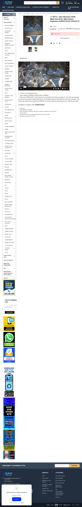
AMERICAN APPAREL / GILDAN (9, 44)
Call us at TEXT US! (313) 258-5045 (12, 483)
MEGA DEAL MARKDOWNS (7, 264)
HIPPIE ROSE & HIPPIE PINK (10, 132)
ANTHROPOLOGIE (9, 35)
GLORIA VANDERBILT (9, 126)
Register (70, 3)
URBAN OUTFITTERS (9, 242)
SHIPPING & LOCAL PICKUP (23, 7)
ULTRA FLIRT (8, 237)
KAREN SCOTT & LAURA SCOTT (8, 147)
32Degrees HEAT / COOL (9, 100)
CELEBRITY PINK (8, 81)
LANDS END (7, 153)
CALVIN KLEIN (8, 76)
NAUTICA (7, 172)
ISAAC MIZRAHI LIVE (9, 140)
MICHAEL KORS (8, 164)
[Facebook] (51, 43)
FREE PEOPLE (8, 112)
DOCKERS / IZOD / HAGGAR (9, 96)
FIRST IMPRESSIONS (9, 109)
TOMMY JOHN (8, 234)
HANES (6, 129)
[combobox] (41, 2)
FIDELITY (7, 107)
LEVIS (6, 156)
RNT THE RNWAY (9, 202)
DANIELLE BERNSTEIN (7, 85)
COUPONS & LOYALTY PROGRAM (41, 7)
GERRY (6, 123)
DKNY (6, 93)
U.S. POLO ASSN (8, 245)
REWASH (7, 209)
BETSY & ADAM (8, 60)
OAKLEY (7, 188)
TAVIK (6, 226)
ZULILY (6, 252)
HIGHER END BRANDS (8, 31)
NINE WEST (7, 179)
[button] (9, 324)
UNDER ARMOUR (9, 239)
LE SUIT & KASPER (9, 158)
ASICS (6, 50)
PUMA (6, 193)
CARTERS (7, 78)
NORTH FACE (8, 182)
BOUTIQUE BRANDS (9, 63)
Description (23, 58)
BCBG (6, 57)
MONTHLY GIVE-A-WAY (8, 10)
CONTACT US (55, 7)
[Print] (54, 43)
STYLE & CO (7, 211)
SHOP (3, 7)
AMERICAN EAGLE (9, 38)
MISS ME (7, 167)
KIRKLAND (7, 150)
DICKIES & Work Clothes (8, 89)
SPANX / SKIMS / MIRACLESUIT (9, 205)
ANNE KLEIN (7, 48)
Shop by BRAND (7, 22)
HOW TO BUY (11, 7)
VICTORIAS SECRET (7, 248)
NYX (6, 185)
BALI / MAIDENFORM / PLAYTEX (9, 54)
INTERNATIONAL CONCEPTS (8, 137)
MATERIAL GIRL (8, 170)
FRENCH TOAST (8, 121)
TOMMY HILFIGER (9, 231)
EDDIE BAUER (8, 104)
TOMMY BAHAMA (9, 228)
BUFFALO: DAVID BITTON (9, 72)
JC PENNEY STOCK (9, 143)
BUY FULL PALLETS (8, 260)
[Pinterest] (59, 43)
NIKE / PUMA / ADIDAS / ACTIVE (9, 176)
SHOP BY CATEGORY (6, 18)
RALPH (6, 199)
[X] (57, 43)
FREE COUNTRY (8, 118)
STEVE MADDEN (8, 214)
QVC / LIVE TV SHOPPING (8, 222)
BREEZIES (7, 68)
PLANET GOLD (8, 196)
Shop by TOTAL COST (7, 256)
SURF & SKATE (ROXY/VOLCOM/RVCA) (10, 218)
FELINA (6, 115)
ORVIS (6, 190)
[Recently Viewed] (63, 3)
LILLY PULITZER (8, 161)
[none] (33, 30)
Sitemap (44, 493)
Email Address (9, 307)
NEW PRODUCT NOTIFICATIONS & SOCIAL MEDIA (8, 273)
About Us (6, 278)
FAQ (5, 268)
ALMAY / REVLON (9, 40)
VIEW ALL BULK (8, 28)
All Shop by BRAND (9, 25)
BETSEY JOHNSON (9, 66)
